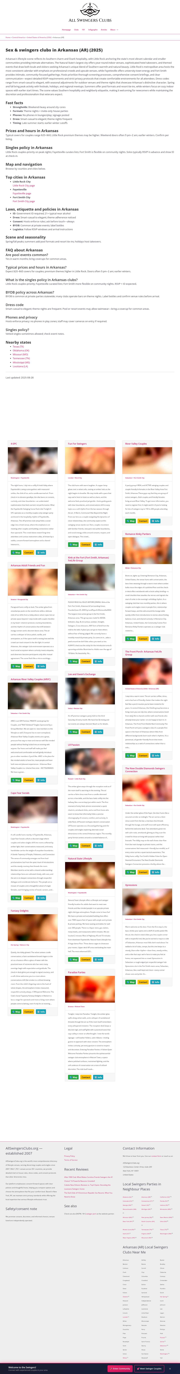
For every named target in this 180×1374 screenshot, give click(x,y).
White (127, 568)
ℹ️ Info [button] (41, 552)
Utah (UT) (126, 1234)
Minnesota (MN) (165, 1209)
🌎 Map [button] (16, 552)
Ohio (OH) (163, 1221)
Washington (15, 478)
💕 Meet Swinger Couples (149, 1368)
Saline (70, 708)
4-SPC (14, 443)
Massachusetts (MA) (129, 1209)
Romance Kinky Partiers (138, 534)
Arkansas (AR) (154, 689)
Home (8, 37)
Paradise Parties (76, 972)
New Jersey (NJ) (146, 1217)
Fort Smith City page (24, 201)
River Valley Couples (136, 443)
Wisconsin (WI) (146, 1238)
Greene (13, 599)
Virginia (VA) (145, 1234)
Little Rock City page (24, 185)
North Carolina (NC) (148, 1221)
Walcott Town (80, 1006)
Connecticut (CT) (146, 1201)
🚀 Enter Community (120, 1368)
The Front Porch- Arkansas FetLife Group (143, 653)
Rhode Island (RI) (128, 1230)
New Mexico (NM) (166, 1217)
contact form (156, 1156)
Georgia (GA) (127, 1205)
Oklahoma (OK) (21, 350)
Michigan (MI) (145, 1209)
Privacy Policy (69, 1156)
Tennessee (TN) (21, 358)
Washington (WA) (165, 1234)
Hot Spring (14, 945)
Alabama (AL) (127, 1197)
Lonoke (70, 478)
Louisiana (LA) (20, 366)
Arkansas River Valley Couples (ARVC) (31, 679)
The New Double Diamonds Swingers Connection (145, 770)
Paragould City (23, 599)
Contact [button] (28, 552)
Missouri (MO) (20, 354)
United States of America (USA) (39, 37)
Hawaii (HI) (145, 1205)
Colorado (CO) (127, 1201)
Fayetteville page (22, 193)
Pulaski (70, 779)
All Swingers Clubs (90, 20)
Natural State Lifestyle (80, 858)
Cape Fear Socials (20, 793)
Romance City (136, 568)
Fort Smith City (24, 713)
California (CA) (164, 1197)
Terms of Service (70, 1160)
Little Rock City (80, 779)
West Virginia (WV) (129, 1238)
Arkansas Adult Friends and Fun (28, 565)
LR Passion (74, 744)
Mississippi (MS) (21, 362)
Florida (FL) (163, 1201)
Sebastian (14, 713)
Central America (18, 37)
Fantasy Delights (20, 910)
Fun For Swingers (77, 443)
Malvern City (24, 945)
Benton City (78, 708)
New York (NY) (127, 1221)
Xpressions (131, 885)
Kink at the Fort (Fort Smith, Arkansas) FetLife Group (88, 559)
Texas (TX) (18, 346)
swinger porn (91, 1214)
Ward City (78, 478)
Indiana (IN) (164, 1205)
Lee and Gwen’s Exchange (82, 674)
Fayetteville (25, 478)
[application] (116, 30)
